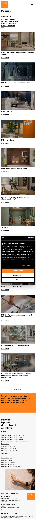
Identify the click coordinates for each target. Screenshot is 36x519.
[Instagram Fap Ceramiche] (5, 514)
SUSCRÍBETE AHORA (7, 410)
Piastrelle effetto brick (8, 448)
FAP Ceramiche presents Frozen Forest (16, 83)
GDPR (2, 495)
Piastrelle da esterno (8, 462)
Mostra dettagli (26, 265)
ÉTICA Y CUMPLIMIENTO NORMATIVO (10, 493)
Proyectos (5, 28)
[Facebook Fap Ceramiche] (7, 514)
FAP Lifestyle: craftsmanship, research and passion (16, 316)
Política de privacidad (8, 504)
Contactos (4, 502)
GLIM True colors (8, 111)
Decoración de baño (8, 19)
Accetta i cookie (18, 270)
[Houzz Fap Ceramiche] (13, 514)
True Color (5, 227)
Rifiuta (18, 280)
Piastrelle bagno (6, 458)
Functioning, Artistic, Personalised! (15, 345)
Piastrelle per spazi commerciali (11, 466)
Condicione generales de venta (10, 500)
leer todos (5, 57)
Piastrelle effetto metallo (9, 450)
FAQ (2, 509)
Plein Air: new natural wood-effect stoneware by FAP (15, 198)
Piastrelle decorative (8, 446)
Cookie (3, 506)
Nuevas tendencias (8, 26)
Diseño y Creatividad (8, 23)
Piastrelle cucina (6, 460)
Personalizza (17, 275)
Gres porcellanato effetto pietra (12, 440)
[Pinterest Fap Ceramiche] (10, 514)
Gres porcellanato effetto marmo (12, 435)
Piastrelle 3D (5, 444)
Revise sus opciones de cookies (10, 508)
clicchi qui (13, 261)
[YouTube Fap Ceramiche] (2, 514)
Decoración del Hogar (9, 21)
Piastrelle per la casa (8, 464)
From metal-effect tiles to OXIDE (14, 169)
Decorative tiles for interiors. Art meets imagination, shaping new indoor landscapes (16, 375)
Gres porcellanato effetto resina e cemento (15, 442)
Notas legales (5, 496)
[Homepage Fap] (4, 4)
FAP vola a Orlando (8, 140)
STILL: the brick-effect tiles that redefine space (17, 53)
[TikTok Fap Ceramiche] (16, 514)
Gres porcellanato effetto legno (11, 438)
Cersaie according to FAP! (11, 286)
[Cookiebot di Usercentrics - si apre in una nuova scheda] (26, 238)
